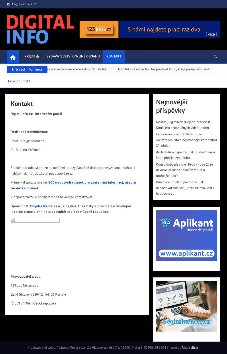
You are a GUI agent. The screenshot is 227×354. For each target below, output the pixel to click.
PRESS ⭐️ (32, 56)
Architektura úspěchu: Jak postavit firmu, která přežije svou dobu (159, 69)
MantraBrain (191, 348)
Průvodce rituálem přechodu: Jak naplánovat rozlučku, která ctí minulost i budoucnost (185, 188)
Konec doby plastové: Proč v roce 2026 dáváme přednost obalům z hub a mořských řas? (184, 170)
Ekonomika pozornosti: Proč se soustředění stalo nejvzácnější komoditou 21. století (186, 140)
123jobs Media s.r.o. (45, 206)
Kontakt (113, 56)
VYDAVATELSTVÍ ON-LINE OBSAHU (73, 56)
